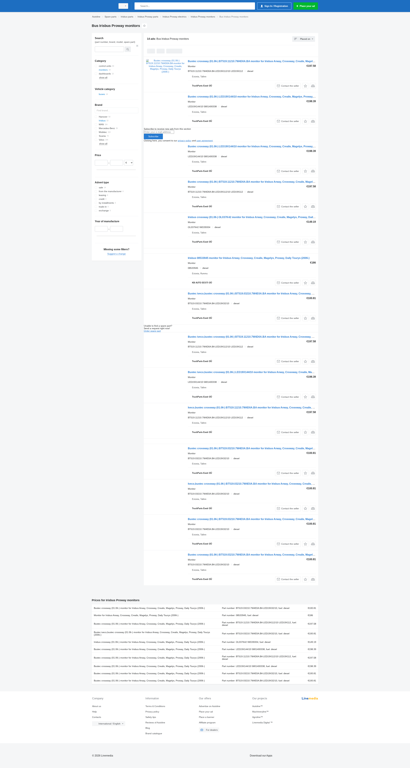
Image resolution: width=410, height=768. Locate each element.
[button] (305, 86)
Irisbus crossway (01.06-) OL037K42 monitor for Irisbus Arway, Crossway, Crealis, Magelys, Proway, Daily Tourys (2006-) (260, 217)
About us (96, 706)
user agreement (205, 140)
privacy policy (184, 140)
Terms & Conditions (155, 706)
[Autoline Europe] (103, 6)
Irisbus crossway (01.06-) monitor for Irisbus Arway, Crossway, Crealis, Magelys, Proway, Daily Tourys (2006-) (149, 642)
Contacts (96, 717)
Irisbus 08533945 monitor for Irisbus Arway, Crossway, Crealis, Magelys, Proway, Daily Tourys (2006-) (248, 258)
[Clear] (137, 46)
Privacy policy (152, 711)
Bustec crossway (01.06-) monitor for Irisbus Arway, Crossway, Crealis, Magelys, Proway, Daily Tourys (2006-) (149, 608)
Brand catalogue (153, 733)
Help (94, 711)
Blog (147, 728)
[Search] (138, 6)
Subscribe (153, 136)
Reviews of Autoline (155, 722)
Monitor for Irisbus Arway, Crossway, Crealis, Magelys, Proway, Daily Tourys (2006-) (136, 615)
